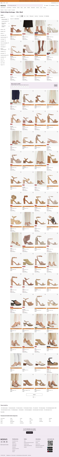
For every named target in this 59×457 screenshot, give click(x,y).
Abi (57, 2)
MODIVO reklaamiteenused (28, 445)
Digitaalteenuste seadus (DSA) (40, 445)
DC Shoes (21, 421)
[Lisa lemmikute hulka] (21, 21)
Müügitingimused (8, 455)
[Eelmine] (2, 1)
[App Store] (50, 449)
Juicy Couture (3, 418)
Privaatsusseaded (13, 455)
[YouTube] (4, 442)
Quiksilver (50, 418)
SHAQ (11, 418)
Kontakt (13, 451)
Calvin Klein (41, 421)
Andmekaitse (29, 455)
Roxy (30, 421)
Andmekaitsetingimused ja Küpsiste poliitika (21, 455)
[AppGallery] (50, 451)
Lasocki (21, 418)
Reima (30, 418)
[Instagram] (2, 442)
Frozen (50, 421)
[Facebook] (7, 442)
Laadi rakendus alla (54, 2)
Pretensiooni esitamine (15, 448)
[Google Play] (50, 447)
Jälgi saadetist (14, 445)
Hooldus (37, 442)
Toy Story (40, 418)
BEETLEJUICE (12, 421)
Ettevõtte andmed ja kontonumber (29, 442)
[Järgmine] (57, 1)
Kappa (1, 421)
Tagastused (13, 442)
